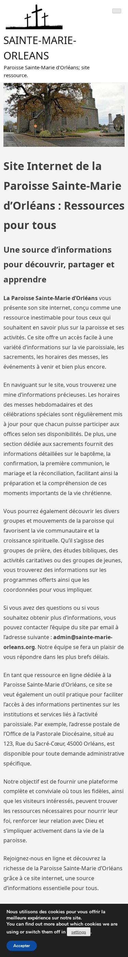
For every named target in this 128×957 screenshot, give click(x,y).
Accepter (21, 945)
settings (78, 932)
